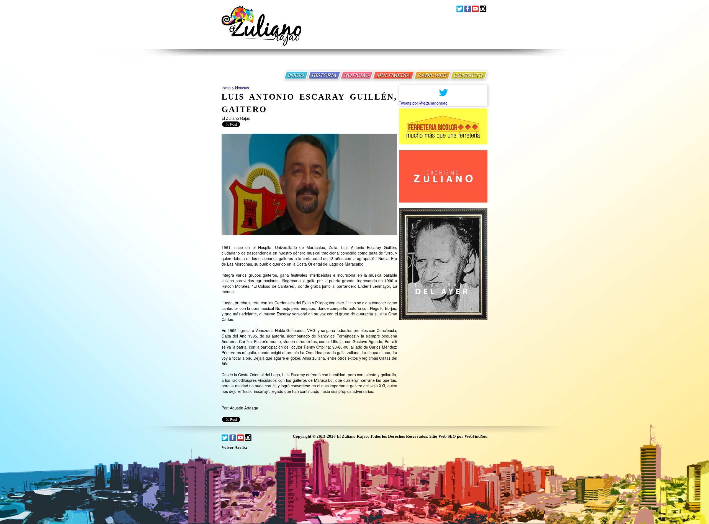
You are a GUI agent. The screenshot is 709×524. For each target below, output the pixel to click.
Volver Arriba (234, 447)
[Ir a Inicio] (261, 30)
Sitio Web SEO (442, 436)
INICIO (296, 75)
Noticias (242, 87)
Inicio (226, 87)
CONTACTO (468, 75)
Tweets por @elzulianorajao (423, 103)
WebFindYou (475, 436)
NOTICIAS (356, 75)
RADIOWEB (432, 75)
